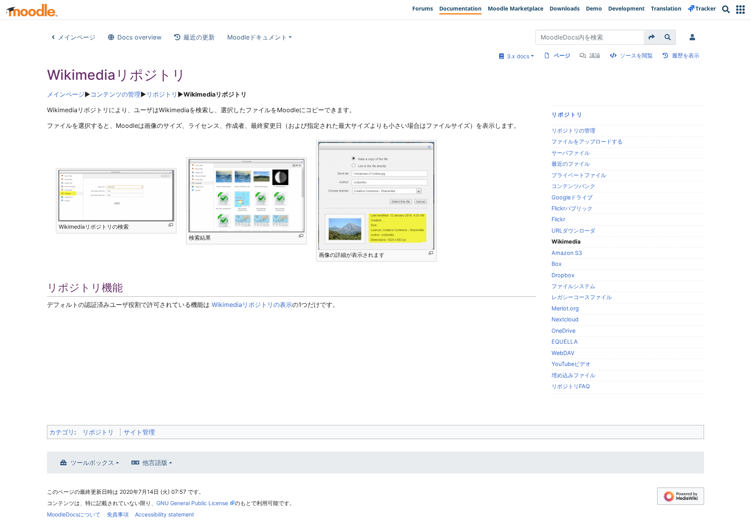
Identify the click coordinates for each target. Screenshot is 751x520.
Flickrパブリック (572, 208)
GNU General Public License (192, 503)
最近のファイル (571, 163)
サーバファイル (571, 152)
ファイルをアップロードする (587, 141)
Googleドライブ (572, 197)
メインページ (76, 37)
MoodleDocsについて (74, 514)
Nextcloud (565, 319)
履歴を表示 (685, 55)
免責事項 (118, 514)
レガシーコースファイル (582, 297)
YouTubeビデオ (571, 363)
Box (557, 263)
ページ (562, 55)
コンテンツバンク (573, 186)
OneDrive (563, 330)
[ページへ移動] (652, 37)
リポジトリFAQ (571, 386)
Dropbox (563, 275)
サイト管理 (139, 432)
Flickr (558, 219)
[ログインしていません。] (693, 37)
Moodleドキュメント (257, 37)
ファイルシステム (573, 286)
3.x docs (516, 56)
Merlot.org (565, 308)
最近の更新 (199, 37)
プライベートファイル (579, 175)
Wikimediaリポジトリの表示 (251, 304)
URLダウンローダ (573, 230)
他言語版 (154, 462)
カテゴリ (61, 432)
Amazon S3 (567, 252)
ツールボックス (92, 462)
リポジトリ (162, 94)
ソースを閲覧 (636, 55)
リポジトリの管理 (573, 130)
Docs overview (139, 37)
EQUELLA (565, 341)
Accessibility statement (164, 514)
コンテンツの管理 (115, 94)
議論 (594, 55)
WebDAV (563, 353)
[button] (740, 9)
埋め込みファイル (573, 375)
